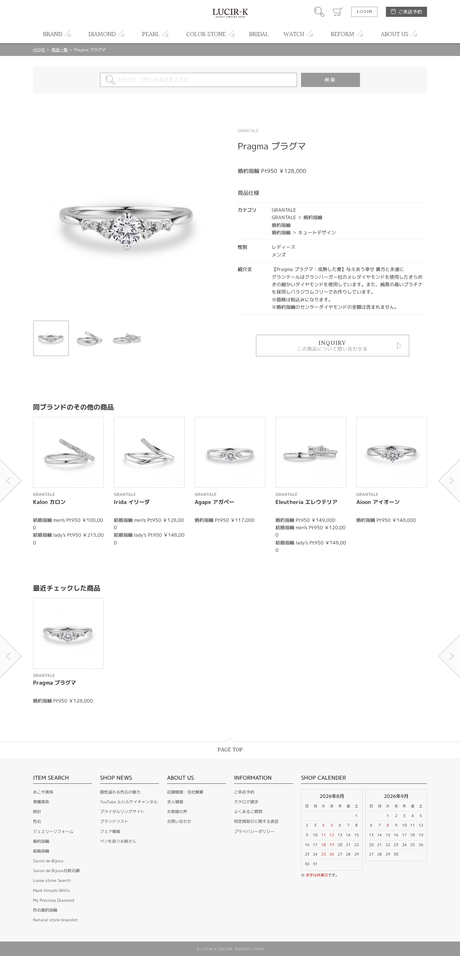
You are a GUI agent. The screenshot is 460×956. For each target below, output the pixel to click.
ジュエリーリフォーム (53, 831)
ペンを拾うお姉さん (118, 841)
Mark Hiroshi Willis (51, 890)
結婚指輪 (41, 851)
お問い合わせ (179, 821)
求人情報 (175, 802)
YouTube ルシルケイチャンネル (129, 802)
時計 (37, 811)
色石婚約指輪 (45, 910)
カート (338, 12)
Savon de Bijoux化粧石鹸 (56, 870)
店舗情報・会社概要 (185, 792)
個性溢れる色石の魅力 (120, 792)
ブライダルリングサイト (122, 811)
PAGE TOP (230, 750)
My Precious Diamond (53, 900)
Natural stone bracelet (55, 920)
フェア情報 (110, 831)
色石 (37, 821)
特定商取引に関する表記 (256, 821)
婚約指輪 (41, 841)
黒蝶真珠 (41, 802)
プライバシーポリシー (254, 831)
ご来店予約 (410, 11)
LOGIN (364, 12)
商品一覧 (60, 50)
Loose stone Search (52, 880)
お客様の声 (177, 811)
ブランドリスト (114, 821)
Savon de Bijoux (48, 861)
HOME (39, 50)
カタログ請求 (246, 802)
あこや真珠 (43, 792)
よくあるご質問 (248, 811)
